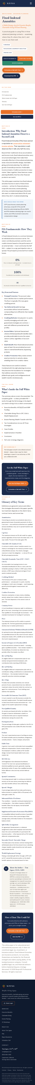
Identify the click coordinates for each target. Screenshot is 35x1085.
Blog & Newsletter (7, 1037)
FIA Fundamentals (7, 95)
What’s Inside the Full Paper (9, 98)
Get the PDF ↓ (17, 117)
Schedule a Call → (17, 112)
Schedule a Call (6, 1040)
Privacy (9, 1070)
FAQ (3, 1034)
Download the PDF (11, 76)
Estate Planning (6, 1019)
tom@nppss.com (6, 1051)
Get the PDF (17, 937)
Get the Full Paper (7, 105)
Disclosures (20, 1070)
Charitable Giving (6, 1015)
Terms (14, 1070)
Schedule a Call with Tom (13, 70)
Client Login (9, 1003)
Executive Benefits (7, 1012)
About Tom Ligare (7, 1030)
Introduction (5, 92)
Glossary (4, 101)
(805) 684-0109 (6, 1054)
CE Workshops (6, 1022)
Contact (4, 1070)
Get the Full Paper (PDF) (17, 483)
